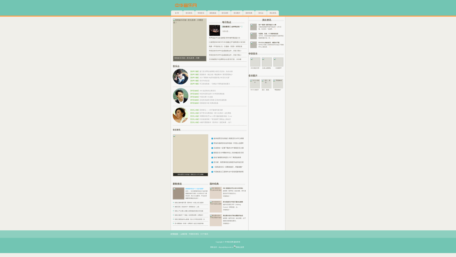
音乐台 (260, 13)
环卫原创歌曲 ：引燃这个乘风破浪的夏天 (215, 84)
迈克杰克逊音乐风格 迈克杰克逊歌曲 (213, 100)
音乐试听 (225, 13)
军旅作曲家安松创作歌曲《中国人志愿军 (229, 143)
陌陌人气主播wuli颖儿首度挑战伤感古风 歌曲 (189, 211)
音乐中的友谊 (204, 81)
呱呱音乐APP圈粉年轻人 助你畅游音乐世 (229, 153)
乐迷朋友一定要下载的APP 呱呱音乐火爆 (229, 148)
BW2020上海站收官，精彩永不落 (269, 42)
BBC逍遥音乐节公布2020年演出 (233, 188)
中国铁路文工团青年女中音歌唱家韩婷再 (229, 172)
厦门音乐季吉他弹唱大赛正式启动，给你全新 (216, 71)
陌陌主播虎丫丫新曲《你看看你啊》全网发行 (189, 215)
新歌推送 (213, 13)
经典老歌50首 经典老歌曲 (209, 103)
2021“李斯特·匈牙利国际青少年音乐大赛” (215, 78)
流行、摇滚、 (266, 90)
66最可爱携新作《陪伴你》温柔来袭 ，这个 (216, 122)
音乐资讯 (189, 13)
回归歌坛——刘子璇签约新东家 (211, 110)
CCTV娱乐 (204, 234)
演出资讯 (273, 13)
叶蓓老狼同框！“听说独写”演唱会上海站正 (215, 119)
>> (275, 29)
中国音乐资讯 (194, 234)
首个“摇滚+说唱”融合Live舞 (267, 25)
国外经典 (249, 13)
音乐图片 (237, 13)
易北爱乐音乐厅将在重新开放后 (233, 215)
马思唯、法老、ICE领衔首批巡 (268, 34)
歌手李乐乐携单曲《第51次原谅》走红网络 (215, 113)
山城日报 (183, 234)
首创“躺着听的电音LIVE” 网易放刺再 (227, 157)
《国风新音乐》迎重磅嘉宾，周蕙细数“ (228, 167)
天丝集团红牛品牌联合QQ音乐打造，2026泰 (225, 59)
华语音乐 (201, 13)
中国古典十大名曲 (206, 97)
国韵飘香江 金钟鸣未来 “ (232, 27)
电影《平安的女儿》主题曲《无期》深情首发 (225, 46)
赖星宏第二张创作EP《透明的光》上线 (187, 207)
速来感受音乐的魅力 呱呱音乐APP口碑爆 (229, 138)
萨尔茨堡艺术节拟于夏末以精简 (233, 202)
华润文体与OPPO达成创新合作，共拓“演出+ (225, 51)
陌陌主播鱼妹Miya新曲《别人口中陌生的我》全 (190, 219)
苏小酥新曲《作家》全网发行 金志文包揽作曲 (189, 223)
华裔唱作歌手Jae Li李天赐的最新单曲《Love (216, 116)
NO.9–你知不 (255, 90)
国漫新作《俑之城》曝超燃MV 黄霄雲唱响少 (216, 74)
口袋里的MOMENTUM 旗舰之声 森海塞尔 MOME (227, 42)
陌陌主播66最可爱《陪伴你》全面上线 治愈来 (189, 202)
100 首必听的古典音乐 (208, 91)
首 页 (177, 13)
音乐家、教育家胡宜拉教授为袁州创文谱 (229, 162)
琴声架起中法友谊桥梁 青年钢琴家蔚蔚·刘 (224, 38)
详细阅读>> (226, 196)
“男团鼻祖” (277, 90)
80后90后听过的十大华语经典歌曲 (212, 94)
